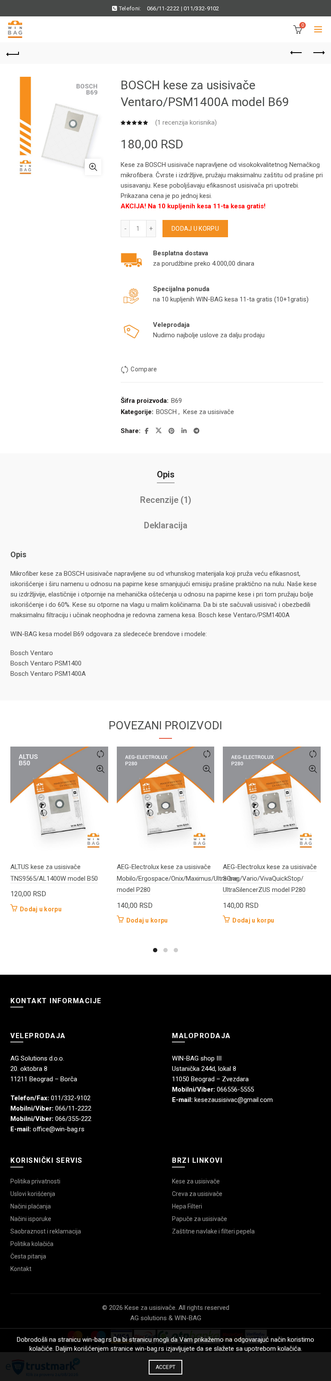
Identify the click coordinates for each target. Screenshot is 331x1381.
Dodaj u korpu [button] (41, 909)
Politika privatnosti (35, 1181)
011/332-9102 (201, 8)
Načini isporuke (30, 1218)
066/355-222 (73, 1119)
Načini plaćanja (30, 1206)
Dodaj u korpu (195, 228)
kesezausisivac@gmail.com (233, 1100)
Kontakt (20, 1268)
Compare (144, 369)
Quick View (100, 769)
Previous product (296, 53)
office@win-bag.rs (58, 1129)
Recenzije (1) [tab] (165, 500)
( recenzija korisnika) (186, 122)
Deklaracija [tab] (165, 525)
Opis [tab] (166, 474)
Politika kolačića (31, 1243)
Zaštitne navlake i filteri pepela (213, 1231)
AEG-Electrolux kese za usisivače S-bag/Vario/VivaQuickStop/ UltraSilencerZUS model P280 (270, 878)
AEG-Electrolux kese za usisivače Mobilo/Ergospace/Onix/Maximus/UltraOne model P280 (177, 878)
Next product (318, 53)
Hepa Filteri (187, 1206)
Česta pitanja (28, 1256)
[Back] (13, 53)
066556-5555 (235, 1089)
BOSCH (166, 412)
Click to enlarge (93, 167)
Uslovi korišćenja (32, 1193)
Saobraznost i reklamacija (45, 1231)
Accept (166, 1367)
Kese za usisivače (208, 412)
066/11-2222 (163, 8)
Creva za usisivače (197, 1193)
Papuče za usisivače (199, 1218)
